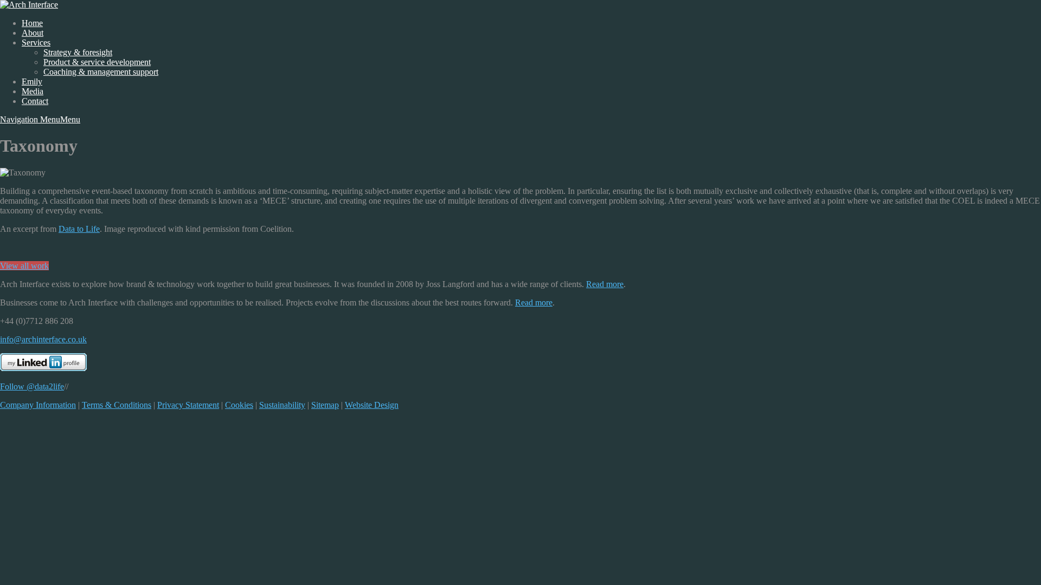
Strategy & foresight (77, 52)
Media (32, 91)
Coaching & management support (100, 71)
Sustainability (282, 405)
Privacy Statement (188, 405)
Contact (35, 101)
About (32, 32)
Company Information (38, 405)
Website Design (372, 405)
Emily (32, 81)
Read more (605, 284)
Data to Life (79, 228)
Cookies (239, 405)
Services (36, 42)
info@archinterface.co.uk (43, 339)
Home (32, 23)
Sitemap (325, 405)
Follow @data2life (32, 386)
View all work (24, 265)
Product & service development (97, 62)
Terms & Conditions (116, 405)
